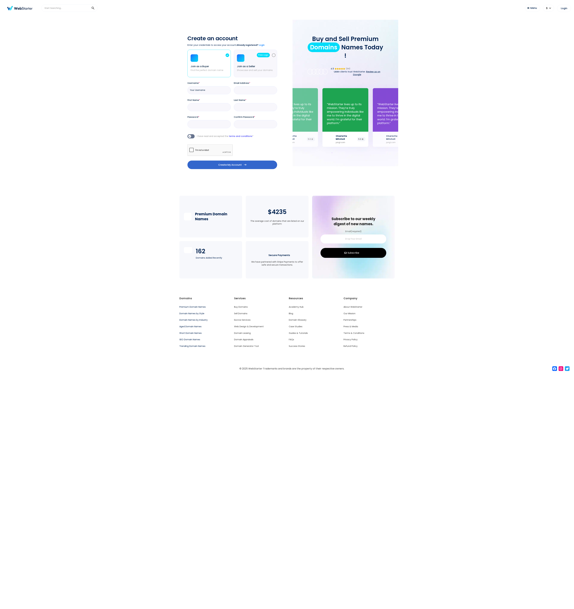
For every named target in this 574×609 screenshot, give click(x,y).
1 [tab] (331, 152)
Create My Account (230, 165)
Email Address (242, 83)
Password (193, 117)
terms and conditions (241, 136)
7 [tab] (358, 152)
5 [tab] (349, 152)
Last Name (240, 100)
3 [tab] (340, 152)
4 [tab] (344, 152)
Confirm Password (244, 117)
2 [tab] (335, 152)
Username (193, 83)
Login (564, 8)
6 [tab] (353, 152)
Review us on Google (366, 73)
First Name (193, 100)
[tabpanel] (345, 117)
